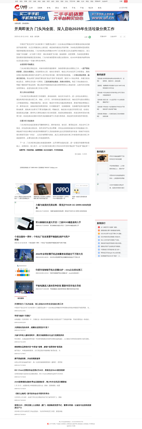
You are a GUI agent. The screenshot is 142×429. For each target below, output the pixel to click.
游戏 (34, 1)
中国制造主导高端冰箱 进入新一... (111, 249)
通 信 (57, 8)
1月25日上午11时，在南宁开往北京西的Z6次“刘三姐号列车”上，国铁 (38, 397)
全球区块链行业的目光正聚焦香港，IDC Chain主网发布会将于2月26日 (38, 374)
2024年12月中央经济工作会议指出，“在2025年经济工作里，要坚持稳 (38, 411)
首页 (16, 1)
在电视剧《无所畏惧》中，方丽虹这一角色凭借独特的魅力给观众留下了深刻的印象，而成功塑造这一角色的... (52, 319)
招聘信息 (69, 424)
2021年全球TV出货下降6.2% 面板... (111, 233)
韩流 (87, 1)
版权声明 (75, 424)
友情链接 (86, 424)
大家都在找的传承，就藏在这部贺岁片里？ (31, 327)
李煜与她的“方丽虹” (22, 316)
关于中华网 (52, 424)
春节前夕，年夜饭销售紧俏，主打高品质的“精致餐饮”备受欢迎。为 (37, 350)
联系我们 (64, 424)
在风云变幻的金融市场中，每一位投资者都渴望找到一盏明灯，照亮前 (38, 362)
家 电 (48, 8)
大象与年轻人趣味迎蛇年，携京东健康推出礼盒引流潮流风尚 (39, 335)
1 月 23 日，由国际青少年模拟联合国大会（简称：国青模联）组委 (37, 385)
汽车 (30, 1)
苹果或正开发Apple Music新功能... (111, 253)
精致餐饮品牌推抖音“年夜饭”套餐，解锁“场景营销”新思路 (38, 347)
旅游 (43, 1)
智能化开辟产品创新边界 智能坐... (111, 246)
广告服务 (58, 424)
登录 (125, 1)
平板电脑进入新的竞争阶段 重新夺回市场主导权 (58, 285)
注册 (121, 1)
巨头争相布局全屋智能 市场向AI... (111, 237)
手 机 (73, 8)
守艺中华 (72, 1)
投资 (57, 1)
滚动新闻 (25, 23)
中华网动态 (92, 424)
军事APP (97, 1)
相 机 (99, 8)
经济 (48, 1)
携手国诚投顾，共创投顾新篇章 (27, 359)
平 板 (82, 8)
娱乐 (52, 1)
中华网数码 (20, 7)
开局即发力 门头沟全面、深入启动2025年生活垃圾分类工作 (38, 304)
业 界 (31, 8)
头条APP (105, 1)
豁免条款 (80, 424)
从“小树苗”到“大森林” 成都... (109, 227)
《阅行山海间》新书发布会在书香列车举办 (31, 394)
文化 (66, 1)
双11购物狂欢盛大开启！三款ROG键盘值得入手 (58, 222)
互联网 (39, 8)
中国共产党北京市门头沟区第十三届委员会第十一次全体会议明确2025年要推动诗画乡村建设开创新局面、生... (52, 307)
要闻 (99, 85)
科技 (39, 1)
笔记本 (90, 8)
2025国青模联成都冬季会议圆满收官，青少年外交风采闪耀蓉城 (40, 382)
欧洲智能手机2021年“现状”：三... (111, 256)
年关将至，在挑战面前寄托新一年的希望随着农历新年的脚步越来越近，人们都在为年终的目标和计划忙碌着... (52, 339)
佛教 (78, 1)
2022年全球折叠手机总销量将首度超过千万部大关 (59, 254)
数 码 (65, 8)
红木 (82, 1)
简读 (92, 1)
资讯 (21, 1)
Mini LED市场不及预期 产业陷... (110, 240)
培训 (62, 1)
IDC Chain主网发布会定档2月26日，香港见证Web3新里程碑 (39, 370)
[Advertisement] (47, 178)
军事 (25, 1)
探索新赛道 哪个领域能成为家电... (111, 230)
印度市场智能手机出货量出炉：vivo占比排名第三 (59, 270)
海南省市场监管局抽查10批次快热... (111, 243)
